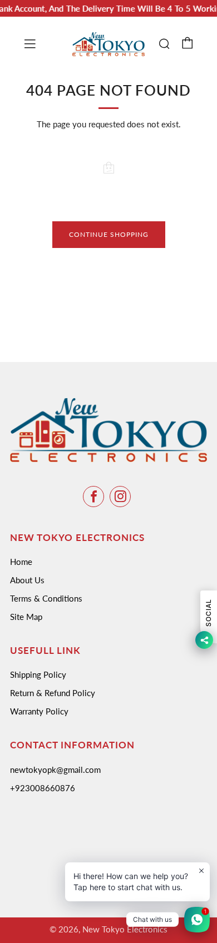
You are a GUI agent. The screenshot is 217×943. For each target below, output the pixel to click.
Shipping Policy (38, 674)
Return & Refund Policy (52, 693)
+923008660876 (42, 788)
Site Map (26, 617)
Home (21, 562)
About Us (27, 580)
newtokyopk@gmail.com (55, 770)
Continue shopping (109, 234)
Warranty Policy (39, 711)
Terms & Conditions (46, 598)
